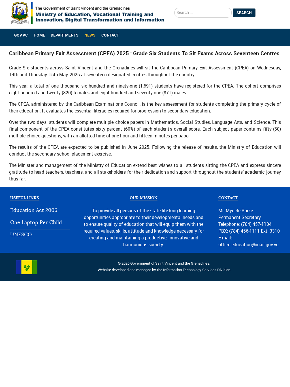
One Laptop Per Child (36, 223)
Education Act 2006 (33, 210)
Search (244, 12)
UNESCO (21, 235)
